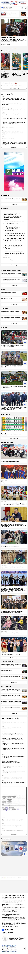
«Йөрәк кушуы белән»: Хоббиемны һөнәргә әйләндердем (12, 232)
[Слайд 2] (12, 51)
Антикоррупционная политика (9, 948)
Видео (19, 881)
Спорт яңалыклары (7, 665)
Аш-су (3, 292)
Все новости (14, 207)
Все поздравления (14, 441)
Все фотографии (14, 661)
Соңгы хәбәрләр (11, 881)
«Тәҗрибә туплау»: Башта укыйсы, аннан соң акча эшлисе (13, 250)
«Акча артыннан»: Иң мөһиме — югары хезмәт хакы (14, 226)
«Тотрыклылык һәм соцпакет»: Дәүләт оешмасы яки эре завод (15, 243)
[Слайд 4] (15, 51)
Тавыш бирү (14, 268)
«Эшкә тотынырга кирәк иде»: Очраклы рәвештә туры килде (15, 237)
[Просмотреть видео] (5, 65)
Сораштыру (4, 211)
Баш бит (3, 881)
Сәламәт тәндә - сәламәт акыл (11, 273)
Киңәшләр (4, 311)
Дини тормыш (5, 418)
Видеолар (4, 330)
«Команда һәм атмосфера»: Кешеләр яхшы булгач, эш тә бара (14, 257)
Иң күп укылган (6, 690)
